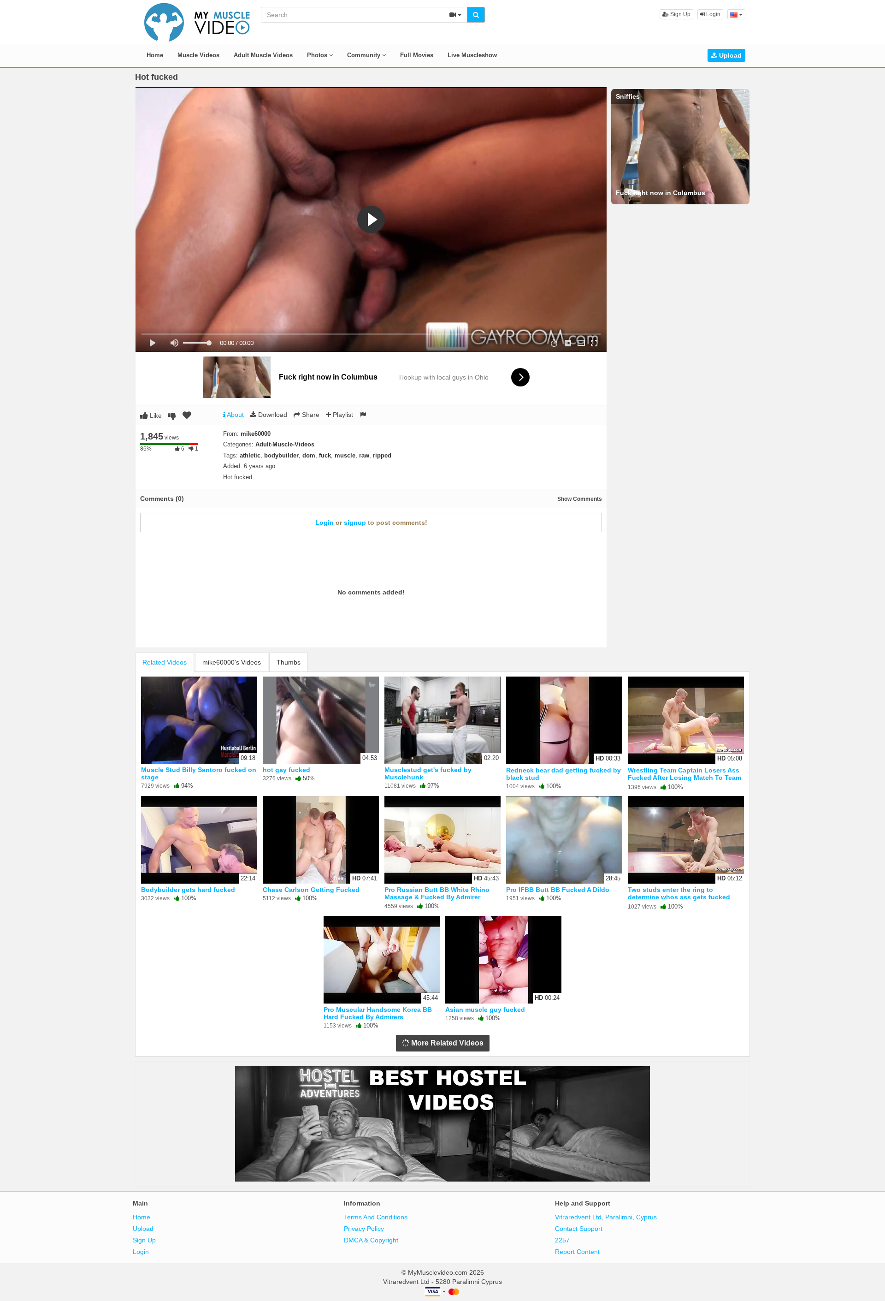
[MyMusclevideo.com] (197, 21)
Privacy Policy (364, 1228)
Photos (318, 55)
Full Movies (416, 55)
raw (364, 455)
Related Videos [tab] (164, 662)
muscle (345, 455)
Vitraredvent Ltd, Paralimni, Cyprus (606, 1217)
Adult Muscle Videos (263, 55)
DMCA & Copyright (371, 1240)
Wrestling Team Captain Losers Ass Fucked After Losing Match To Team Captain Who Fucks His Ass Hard (684, 777)
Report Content (577, 1251)
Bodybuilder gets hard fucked (188, 889)
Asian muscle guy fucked (485, 1009)
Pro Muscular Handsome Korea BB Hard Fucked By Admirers (378, 1013)
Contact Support (578, 1228)
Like (155, 415)
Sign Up (679, 14)
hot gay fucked (286, 769)
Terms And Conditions (375, 1217)
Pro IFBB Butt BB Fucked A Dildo (557, 889)
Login (712, 14)
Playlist (342, 414)
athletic (250, 455)
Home (155, 55)
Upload (729, 55)
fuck (325, 455)
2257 (562, 1240)
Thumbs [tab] (289, 662)
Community (364, 55)
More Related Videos (446, 1043)
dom (308, 455)
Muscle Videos (198, 55)
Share (309, 414)
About (234, 414)
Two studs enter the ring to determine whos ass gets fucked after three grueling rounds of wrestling (679, 901)
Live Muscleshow (472, 55)
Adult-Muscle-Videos (284, 444)
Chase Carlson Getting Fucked (311, 889)
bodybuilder (281, 455)
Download (271, 414)
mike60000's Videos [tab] (231, 662)
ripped (382, 455)
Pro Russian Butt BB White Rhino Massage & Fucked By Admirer (437, 893)
